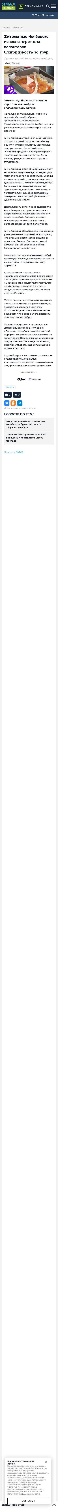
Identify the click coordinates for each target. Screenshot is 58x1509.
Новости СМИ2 (13, 452)
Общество (18, 28)
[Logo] (9, 6)
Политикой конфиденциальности (23, 1494)
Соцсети (10, 387)
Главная (6, 28)
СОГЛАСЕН (28, 1501)
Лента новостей (13, 1505)
